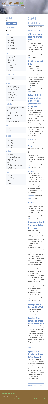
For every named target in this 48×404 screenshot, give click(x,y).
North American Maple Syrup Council (16, 120)
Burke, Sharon (12, 94)
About (9, 10)
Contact (19, 10)
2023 (9, 128)
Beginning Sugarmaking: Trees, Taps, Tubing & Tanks (36, 306)
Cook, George (11, 97)
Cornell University (12, 113)
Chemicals (11, 65)
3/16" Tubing (11, 56)
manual (10, 180)
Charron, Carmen (12, 95)
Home (5, 10)
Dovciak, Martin (12, 100)
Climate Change (12, 68)
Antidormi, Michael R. (13, 87)
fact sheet (11, 178)
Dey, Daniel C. (12, 99)
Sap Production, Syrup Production (16, 47)
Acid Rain (11, 57)
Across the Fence (12, 139)
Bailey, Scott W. (12, 91)
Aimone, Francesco (13, 86)
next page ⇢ (39, 30)
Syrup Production (12, 48)
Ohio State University (13, 121)
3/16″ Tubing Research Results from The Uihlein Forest (35, 36)
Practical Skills (12, 77)
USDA (10, 167)
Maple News (11, 145)
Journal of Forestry (13, 143)
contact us (21, 396)
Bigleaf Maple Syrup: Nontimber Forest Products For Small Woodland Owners (36, 320)
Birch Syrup (11, 60)
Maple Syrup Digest (13, 147)
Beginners (11, 59)
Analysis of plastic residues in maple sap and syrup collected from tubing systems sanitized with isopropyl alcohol (35, 101)
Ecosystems (11, 140)
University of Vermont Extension (15, 165)
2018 (9, 130)
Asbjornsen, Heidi (12, 89)
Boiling (10, 62)
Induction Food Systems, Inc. (15, 115)
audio (10, 177)
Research (11, 78)
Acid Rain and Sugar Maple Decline (35, 62)
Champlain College (13, 112)
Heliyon (10, 142)
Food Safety (11, 39)
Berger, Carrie (11, 92)
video (10, 183)
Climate (10, 37)
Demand (10, 70)
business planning (12, 64)
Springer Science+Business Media (16, 164)
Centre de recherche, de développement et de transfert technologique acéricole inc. (16, 109)
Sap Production (12, 45)
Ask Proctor (31, 145)
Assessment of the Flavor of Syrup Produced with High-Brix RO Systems (36, 225)
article (10, 175)
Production (11, 43)
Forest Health (11, 40)
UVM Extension (12, 168)
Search (14, 10)
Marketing (11, 42)
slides (10, 181)
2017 (10, 131)
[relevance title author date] (12, 30)
